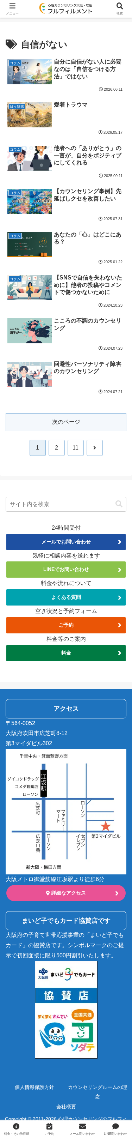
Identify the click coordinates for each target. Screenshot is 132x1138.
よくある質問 (66, 597)
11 (75, 448)
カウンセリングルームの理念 (97, 1091)
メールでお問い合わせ (66, 541)
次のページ (66, 422)
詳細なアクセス (68, 893)
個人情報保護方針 (34, 1087)
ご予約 (66, 625)
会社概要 (66, 1106)
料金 (66, 653)
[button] (119, 504)
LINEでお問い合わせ (66, 569)
